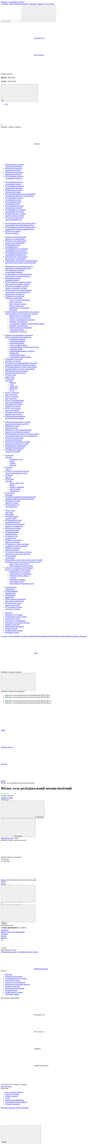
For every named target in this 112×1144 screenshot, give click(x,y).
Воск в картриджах (17, 306)
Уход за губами (15, 489)
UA (6, 104)
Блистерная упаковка (17, 580)
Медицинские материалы (14, 626)
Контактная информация (41, 636)
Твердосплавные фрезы (18, 345)
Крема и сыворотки (17, 487)
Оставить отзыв (7, 798)
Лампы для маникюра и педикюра (22, 320)
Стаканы (13, 578)
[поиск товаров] (39, 13)
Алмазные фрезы (16, 349)
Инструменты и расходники (20, 316)
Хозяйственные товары (14, 630)
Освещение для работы (18, 331)
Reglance (13, 383)
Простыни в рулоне (12, 619)
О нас (29, 636)
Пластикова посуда (17, 581)
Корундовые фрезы (17, 343)
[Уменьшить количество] (18, 893)
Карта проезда (6, 1086)
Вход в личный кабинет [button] (14, 1092)
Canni (12, 385)
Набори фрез (14, 353)
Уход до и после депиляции (20, 300)
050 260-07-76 (39, 38)
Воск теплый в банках (18, 304)
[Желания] (56, 662)
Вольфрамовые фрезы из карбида (22, 351)
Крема (12, 461)
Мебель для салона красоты (20, 318)
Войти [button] (3, 880)
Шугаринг (13, 310)
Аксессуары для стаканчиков (20, 574)
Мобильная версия (41, 969)
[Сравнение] (18, 681)
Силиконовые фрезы (17, 341)
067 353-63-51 (39, 55)
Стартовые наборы (17, 329)
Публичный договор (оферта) (61, 636)
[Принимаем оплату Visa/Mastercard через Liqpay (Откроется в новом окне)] (19, 952)
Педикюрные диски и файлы (20, 357)
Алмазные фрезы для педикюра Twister (24, 347)
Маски (12, 485)
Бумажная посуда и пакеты (20, 572)
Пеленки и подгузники (14, 615)
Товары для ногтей (12, 625)
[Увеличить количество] (18, 913)
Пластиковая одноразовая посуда (22, 583)
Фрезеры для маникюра (18, 322)
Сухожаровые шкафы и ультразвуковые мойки (27, 324)
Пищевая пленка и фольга (19, 576)
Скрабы (12, 463)
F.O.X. (12, 391)
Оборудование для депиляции (21, 328)
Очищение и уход (16, 459)
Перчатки (8, 613)
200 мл (3, 884)
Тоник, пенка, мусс (17, 483)
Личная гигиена (11, 628)
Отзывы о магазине (79, 636)
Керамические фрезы (17, 339)
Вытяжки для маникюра (19, 326)
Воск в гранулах (16, 302)
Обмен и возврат (21, 636)
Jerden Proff (14, 387)
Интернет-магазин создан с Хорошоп (15, 1108)
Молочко (13, 465)
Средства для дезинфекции (15, 621)
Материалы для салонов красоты (17, 623)
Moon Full (13, 389)
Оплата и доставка (8, 636)
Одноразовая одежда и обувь (16, 617)
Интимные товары (12, 632)
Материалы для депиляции (20, 308)
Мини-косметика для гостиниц (21, 566)
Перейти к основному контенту (12, 2)
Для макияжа (14, 491)
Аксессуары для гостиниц (19, 564)
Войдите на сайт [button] (7, 838)
